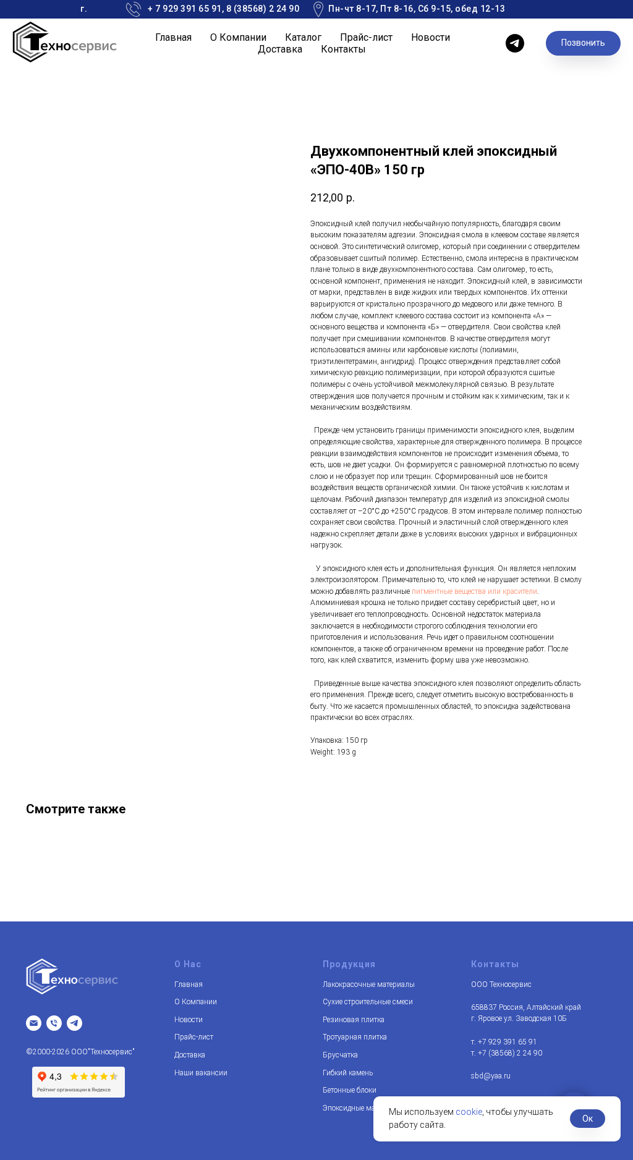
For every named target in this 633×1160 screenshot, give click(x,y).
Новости (430, 37)
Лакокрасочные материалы (369, 984)
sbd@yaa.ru (491, 1076)
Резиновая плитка (353, 1019)
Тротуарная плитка (355, 1037)
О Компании (238, 37)
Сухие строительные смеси (368, 1001)
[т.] (54, 1023)
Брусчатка (340, 1055)
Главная (173, 37)
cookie (469, 1112)
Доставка (280, 49)
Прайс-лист (366, 37)
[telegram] (515, 43)
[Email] (33, 1023)
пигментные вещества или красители (474, 591)
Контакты (343, 49)
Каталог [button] (303, 37)
